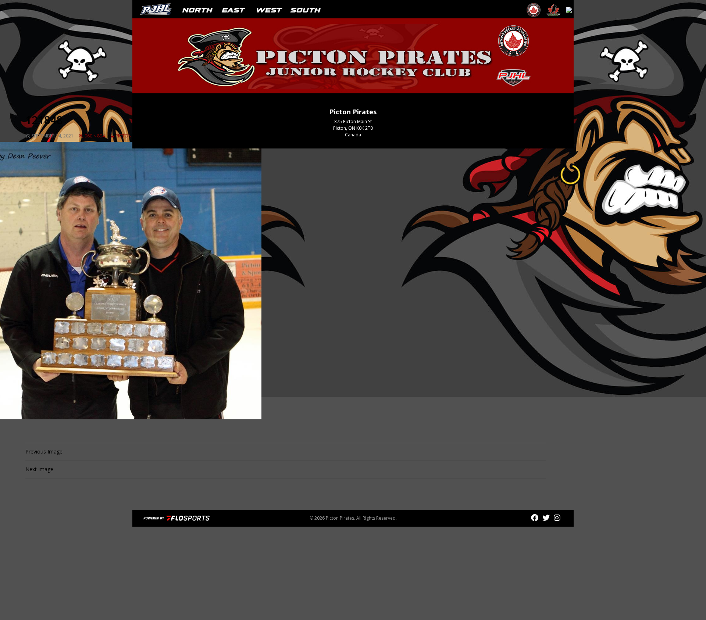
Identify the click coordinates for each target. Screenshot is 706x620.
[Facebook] (535, 518)
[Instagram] (557, 518)
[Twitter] (547, 518)
